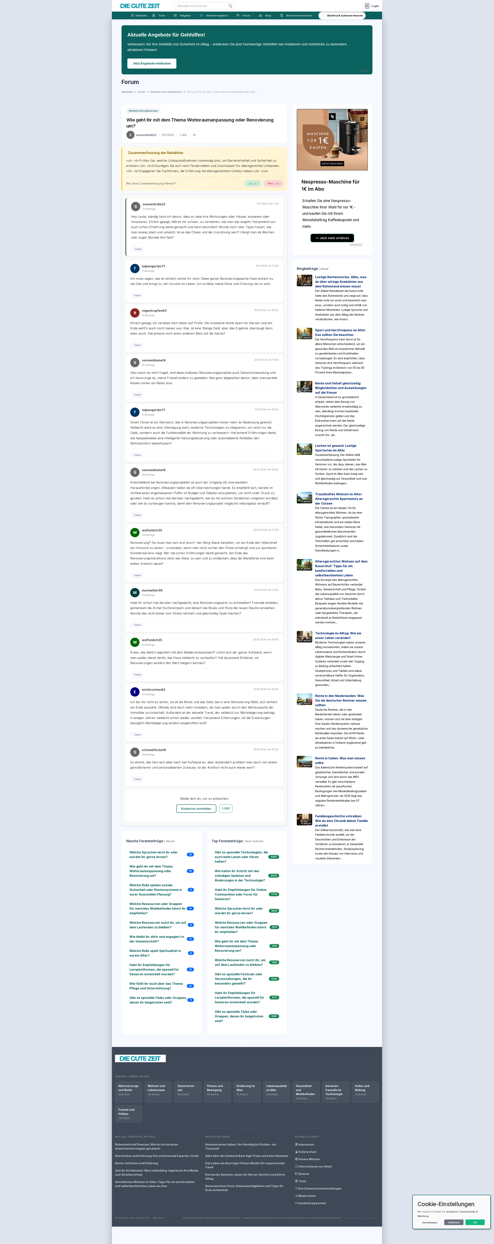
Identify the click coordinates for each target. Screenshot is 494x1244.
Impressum (306, 1144)
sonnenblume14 (154, 360)
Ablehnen (454, 1222)
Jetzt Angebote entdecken (152, 63)
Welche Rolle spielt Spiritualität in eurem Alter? (155, 953)
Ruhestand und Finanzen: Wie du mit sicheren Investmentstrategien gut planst (146, 1146)
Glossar (303, 1173)
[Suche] (230, 5)
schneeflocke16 (154, 750)
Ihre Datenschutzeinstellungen (320, 1188)
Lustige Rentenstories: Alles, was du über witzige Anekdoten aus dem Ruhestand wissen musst (340, 281)
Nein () (274, 183)
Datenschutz (307, 1151)
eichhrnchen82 (153, 690)
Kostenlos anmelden (196, 809)
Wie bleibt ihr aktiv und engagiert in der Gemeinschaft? (156, 939)
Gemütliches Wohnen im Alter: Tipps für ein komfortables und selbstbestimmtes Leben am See (155, 1184)
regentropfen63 (154, 311)
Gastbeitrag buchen (312, 1203)
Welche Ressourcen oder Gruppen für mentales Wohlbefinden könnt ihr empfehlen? (157, 908)
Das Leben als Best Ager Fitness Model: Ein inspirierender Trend (245, 1165)
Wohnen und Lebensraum (143, 110)
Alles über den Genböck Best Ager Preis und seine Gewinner (246, 1155)
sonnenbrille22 (146, 135)
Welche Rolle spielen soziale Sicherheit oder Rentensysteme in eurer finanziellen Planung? (155, 889)
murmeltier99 (152, 590)
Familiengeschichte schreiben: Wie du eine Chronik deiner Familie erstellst (341, 820)
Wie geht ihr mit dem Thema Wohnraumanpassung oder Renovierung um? (151, 871)
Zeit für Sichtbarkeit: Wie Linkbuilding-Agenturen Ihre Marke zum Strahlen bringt (156, 1172)
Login (226, 808)
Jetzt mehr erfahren (334, 238)
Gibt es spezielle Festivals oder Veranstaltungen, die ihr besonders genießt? (238, 978)
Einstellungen (429, 1222)
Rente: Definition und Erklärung (136, 1163)
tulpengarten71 (153, 266)
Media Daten (307, 1195)
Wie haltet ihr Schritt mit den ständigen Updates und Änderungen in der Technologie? (240, 875)
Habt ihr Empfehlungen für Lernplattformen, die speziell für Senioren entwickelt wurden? (154, 969)
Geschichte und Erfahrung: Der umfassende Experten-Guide (157, 1155)
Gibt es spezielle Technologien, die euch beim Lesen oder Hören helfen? (241, 856)
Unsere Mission (309, 1159)
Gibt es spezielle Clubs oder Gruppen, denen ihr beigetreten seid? (158, 1000)
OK (475, 1222)
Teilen (138, 249)
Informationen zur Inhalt (315, 1166)
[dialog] (451, 1212)
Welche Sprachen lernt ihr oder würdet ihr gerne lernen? (153, 854)
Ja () (253, 183)
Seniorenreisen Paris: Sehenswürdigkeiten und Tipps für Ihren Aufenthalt (244, 1188)
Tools (302, 1181)
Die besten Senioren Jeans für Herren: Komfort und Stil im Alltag (245, 1176)
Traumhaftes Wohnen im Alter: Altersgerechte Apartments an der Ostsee (339, 498)
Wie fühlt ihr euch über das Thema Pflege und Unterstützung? (156, 986)
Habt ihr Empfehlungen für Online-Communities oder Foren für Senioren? (241, 894)
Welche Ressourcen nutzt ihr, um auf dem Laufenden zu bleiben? (157, 925)
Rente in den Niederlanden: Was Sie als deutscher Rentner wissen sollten (341, 700)
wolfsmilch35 (152, 530)
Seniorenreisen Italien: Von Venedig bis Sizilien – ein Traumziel (240, 1146)
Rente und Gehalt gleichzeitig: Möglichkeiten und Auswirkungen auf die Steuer (340, 387)
